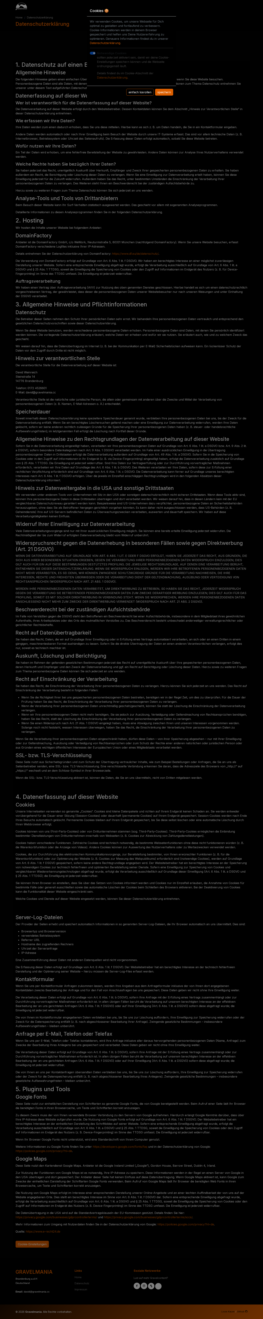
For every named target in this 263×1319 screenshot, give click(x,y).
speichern (164, 92)
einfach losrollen (140, 92)
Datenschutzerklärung (105, 43)
